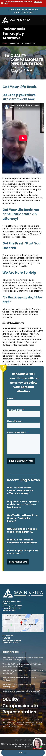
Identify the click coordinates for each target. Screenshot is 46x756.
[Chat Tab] (23, 378)
